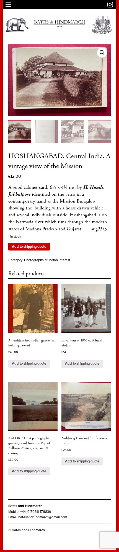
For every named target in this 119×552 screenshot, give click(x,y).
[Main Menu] (8, 4)
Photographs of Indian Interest (47, 260)
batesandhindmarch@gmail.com (42, 517)
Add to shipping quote (29, 246)
